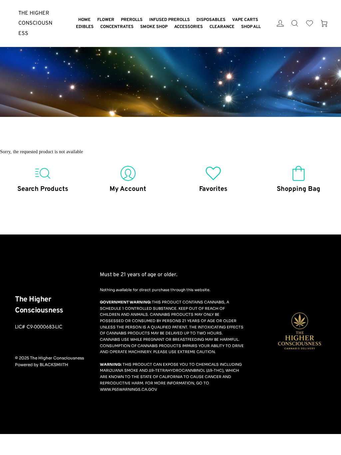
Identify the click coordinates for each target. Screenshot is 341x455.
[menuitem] (84, 20)
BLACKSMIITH (54, 364)
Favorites (213, 189)
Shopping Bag (298, 189)
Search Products (42, 189)
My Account (128, 189)
